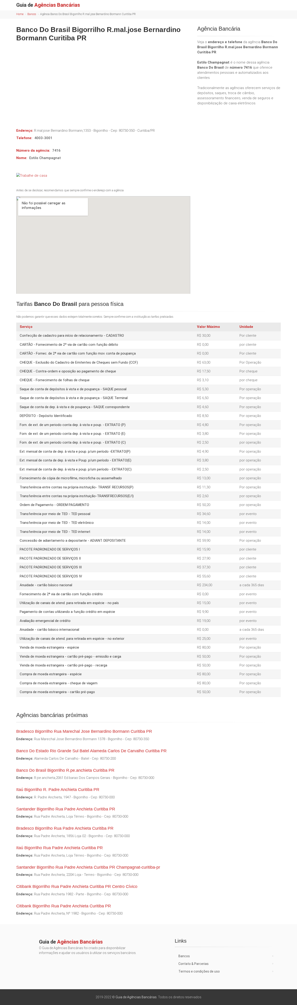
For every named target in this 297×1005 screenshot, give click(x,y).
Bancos (31, 14)
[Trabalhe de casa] (103, 175)
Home (19, 14)
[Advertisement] (103, 81)
